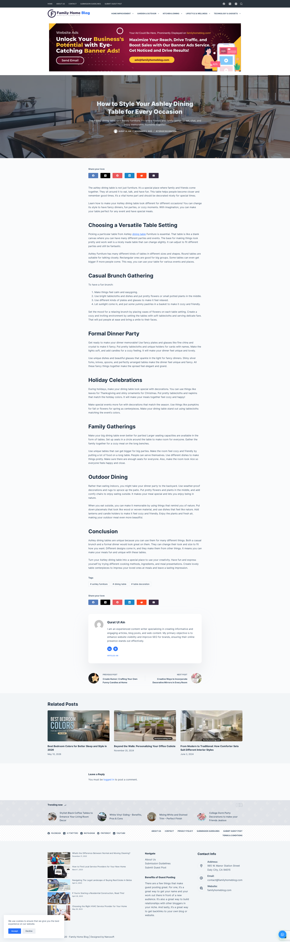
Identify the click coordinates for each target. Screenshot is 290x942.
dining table (139, 234)
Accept (14, 931)
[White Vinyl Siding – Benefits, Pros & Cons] (101, 816)
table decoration (140, 584)
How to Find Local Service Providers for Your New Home (99, 866)
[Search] (241, 4)
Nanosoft (109, 936)
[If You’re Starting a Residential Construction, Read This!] (59, 898)
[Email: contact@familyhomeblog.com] (201, 878)
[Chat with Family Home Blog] (282, 934)
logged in (108, 779)
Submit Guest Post (113, 4)
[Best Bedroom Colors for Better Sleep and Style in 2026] (79, 725)
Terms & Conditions (232, 835)
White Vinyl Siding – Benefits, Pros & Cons (126, 816)
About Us (60, 4)
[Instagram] (236, 4)
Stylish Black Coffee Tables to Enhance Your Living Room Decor (76, 816)
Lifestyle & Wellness (196, 13)
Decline (29, 931)
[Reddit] (142, 175)
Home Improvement (121, 13)
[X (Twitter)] (230, 4)
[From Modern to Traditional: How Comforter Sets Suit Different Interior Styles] (211, 725)
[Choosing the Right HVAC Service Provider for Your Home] (59, 912)
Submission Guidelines (90, 4)
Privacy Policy (185, 831)
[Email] (154, 175)
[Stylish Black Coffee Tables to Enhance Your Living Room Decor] (52, 816)
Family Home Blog (79, 936)
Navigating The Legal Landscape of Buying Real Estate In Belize (102, 880)
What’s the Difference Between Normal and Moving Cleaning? (101, 853)
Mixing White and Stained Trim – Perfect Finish (173, 816)
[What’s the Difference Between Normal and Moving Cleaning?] (59, 858)
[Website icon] (115, 649)
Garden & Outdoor (146, 13)
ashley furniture (99, 584)
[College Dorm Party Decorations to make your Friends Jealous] (201, 816)
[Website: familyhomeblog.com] (201, 888)
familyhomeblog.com (219, 890)
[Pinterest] (117, 175)
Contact (73, 4)
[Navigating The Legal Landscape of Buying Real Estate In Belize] (59, 885)
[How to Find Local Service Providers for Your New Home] (59, 872)
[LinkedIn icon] (109, 649)
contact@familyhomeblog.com (224, 879)
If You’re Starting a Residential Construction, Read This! (98, 893)
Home (50, 4)
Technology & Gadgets (226, 13)
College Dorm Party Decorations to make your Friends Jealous (223, 816)
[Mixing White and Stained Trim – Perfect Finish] (151, 816)
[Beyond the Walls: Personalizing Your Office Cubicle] (145, 725)
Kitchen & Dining (171, 13)
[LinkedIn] (129, 175)
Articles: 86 (112, 656)
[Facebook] (224, 4)
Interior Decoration (166, 131)
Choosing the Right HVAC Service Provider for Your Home (99, 906)
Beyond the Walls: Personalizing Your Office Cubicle (145, 746)
